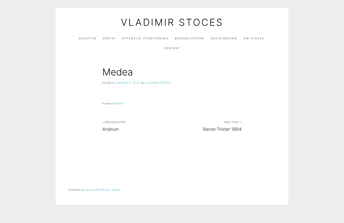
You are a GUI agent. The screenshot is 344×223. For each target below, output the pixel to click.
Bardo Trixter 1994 (222, 126)
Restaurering (224, 38)
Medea (119, 103)
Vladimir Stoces (158, 82)
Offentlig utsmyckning (145, 38)
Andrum (114, 126)
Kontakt (172, 48)
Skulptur (87, 38)
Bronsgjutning (190, 38)
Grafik (109, 38)
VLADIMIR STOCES (172, 22)
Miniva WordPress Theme (103, 189)
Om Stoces (254, 38)
